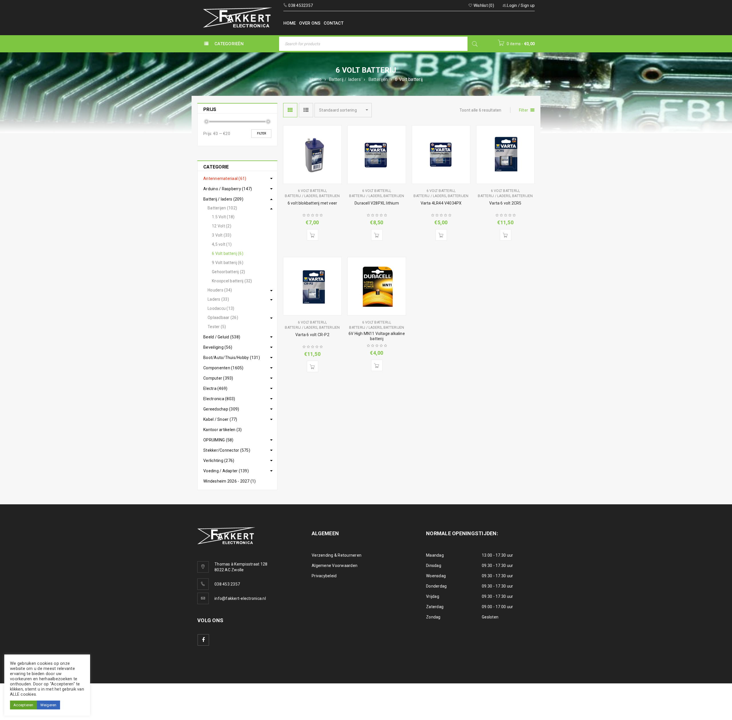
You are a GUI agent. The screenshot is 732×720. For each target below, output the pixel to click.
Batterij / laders (345, 79)
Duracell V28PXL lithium (377, 203)
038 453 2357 (227, 584)
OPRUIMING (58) (218, 440)
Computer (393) (218, 378)
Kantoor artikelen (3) (222, 429)
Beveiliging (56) (217, 347)
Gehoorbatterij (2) (228, 271)
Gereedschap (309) (221, 409)
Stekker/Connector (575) (226, 450)
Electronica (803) (219, 398)
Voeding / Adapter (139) (226, 471)
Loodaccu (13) (221, 308)
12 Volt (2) (221, 226)
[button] (312, 235)
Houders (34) (220, 290)
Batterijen (378, 79)
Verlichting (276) (218, 460)
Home (315, 79)
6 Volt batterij (312, 191)
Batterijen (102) (222, 208)
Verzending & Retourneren (336, 555)
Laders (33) (218, 299)
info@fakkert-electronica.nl (240, 598)
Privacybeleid (324, 576)
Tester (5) (217, 326)
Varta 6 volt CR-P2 (312, 334)
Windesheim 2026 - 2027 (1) (229, 481)
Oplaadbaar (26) (223, 317)
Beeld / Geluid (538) (221, 337)
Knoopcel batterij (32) (232, 281)
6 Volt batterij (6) (227, 253)
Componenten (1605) (223, 368)
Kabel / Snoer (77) (220, 419)
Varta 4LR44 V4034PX (441, 203)
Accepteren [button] (23, 705)
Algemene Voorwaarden (334, 565)
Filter (261, 133)
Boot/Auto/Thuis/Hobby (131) (231, 357)
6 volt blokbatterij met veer (312, 203)
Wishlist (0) (483, 5)
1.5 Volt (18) (223, 217)
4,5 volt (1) (222, 244)
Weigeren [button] (48, 705)
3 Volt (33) (221, 235)
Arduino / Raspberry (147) (227, 189)
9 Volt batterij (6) (227, 262)
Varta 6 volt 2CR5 (505, 203)
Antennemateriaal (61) (224, 178)
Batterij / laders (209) (223, 199)
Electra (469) (215, 388)
